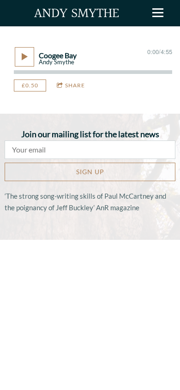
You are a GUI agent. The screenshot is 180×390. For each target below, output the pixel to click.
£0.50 (30, 85)
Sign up (90, 172)
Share (75, 85)
